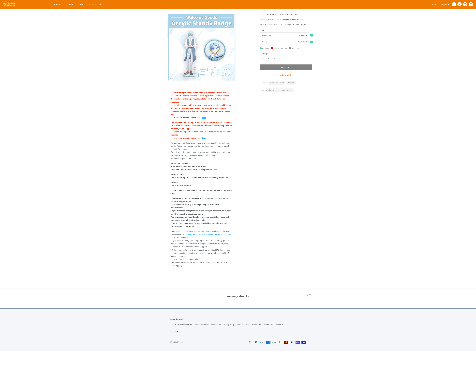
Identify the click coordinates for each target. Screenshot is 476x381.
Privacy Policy (229, 325)
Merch (70, 4)
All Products (56, 4)
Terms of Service (243, 325)
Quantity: (264, 53)
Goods (271, 19)
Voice (80, 4)
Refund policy (257, 325)
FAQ (171, 325)
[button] (454, 4)
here (204, 117)
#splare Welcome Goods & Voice (279, 90)
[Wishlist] (465, 4)
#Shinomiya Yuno (277, 83)
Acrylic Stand (284, 35)
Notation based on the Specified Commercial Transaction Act (198, 325)
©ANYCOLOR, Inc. (176, 342)
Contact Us (268, 325)
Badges (284, 42)
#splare (291, 83)
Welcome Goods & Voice (293, 19)
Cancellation (279, 325)
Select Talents (95, 4)
